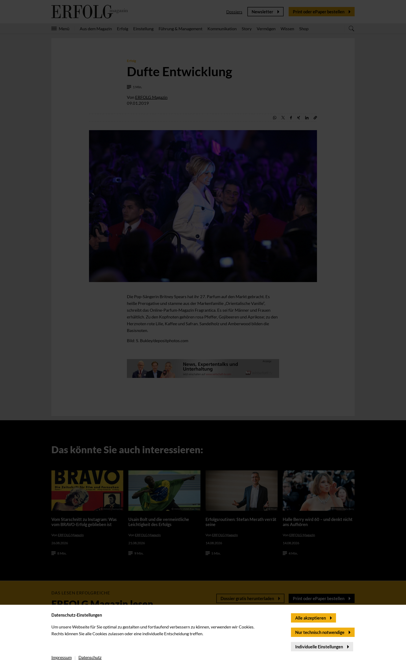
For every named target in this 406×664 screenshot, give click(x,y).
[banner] (203, 332)
